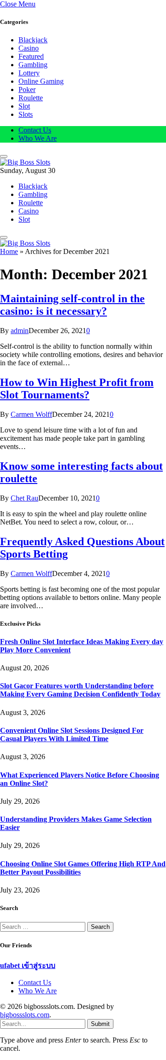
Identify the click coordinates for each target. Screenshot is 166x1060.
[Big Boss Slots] (25, 162)
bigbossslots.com (24, 1015)
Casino (28, 48)
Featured (31, 56)
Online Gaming (41, 81)
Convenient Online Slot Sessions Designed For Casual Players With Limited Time (71, 734)
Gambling (32, 65)
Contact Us (34, 130)
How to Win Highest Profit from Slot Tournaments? (77, 388)
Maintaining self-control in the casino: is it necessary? (72, 305)
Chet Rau (24, 498)
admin (20, 330)
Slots (25, 114)
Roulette (30, 98)
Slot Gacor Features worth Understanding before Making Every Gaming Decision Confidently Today (80, 690)
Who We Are (37, 138)
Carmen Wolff (31, 414)
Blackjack (32, 40)
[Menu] (3, 156)
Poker (27, 89)
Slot (24, 106)
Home (9, 251)
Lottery (29, 73)
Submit (100, 1023)
